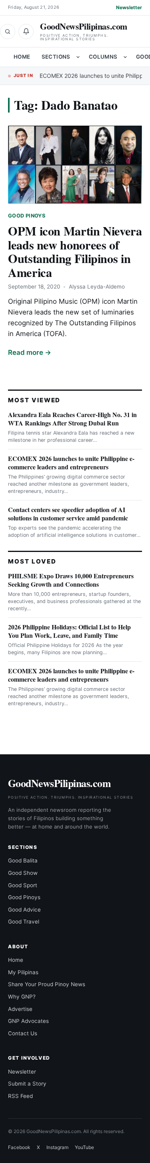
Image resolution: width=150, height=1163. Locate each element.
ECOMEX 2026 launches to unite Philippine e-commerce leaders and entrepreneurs (71, 462)
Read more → (29, 352)
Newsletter (129, 7)
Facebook (19, 1147)
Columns (103, 56)
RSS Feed (20, 1096)
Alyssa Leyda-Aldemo (97, 286)
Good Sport (22, 885)
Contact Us (22, 1033)
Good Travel (23, 921)
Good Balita (23, 860)
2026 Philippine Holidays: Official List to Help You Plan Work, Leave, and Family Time (69, 631)
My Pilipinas (23, 972)
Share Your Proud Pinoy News (46, 984)
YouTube (84, 1147)
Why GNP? (22, 996)
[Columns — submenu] (125, 57)
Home (22, 56)
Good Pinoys (26, 216)
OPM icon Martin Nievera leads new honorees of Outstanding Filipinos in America (75, 251)
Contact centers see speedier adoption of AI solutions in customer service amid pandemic (68, 513)
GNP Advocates (28, 1021)
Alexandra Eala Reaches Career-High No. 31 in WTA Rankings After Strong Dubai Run (72, 418)
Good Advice (24, 909)
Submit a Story (27, 1083)
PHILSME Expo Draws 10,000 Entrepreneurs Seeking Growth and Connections (71, 580)
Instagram (57, 1147)
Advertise (20, 1009)
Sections (56, 56)
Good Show (23, 873)
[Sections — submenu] (78, 57)
